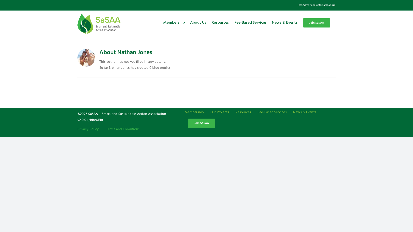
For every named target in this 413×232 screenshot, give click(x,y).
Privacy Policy (88, 129)
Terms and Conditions (123, 129)
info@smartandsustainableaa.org (317, 5)
